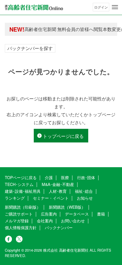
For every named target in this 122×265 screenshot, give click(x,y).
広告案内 (49, 214)
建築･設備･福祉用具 (23, 191)
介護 (49, 177)
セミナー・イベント (51, 198)
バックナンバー (59, 227)
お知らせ (85, 198)
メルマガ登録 (17, 220)
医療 (65, 177)
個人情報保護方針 (21, 227)
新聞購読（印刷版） (23, 207)
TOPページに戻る (21, 177)
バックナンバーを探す (30, 48)
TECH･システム (19, 184)
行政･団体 (86, 177)
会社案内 (45, 220)
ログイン (101, 7)
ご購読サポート (19, 214)
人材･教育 (58, 191)
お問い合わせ (73, 220)
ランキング (15, 198)
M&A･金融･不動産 (58, 184)
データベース (77, 214)
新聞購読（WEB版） (67, 207)
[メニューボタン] (115, 7)
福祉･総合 (84, 191)
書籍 (101, 214)
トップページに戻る (63, 136)
